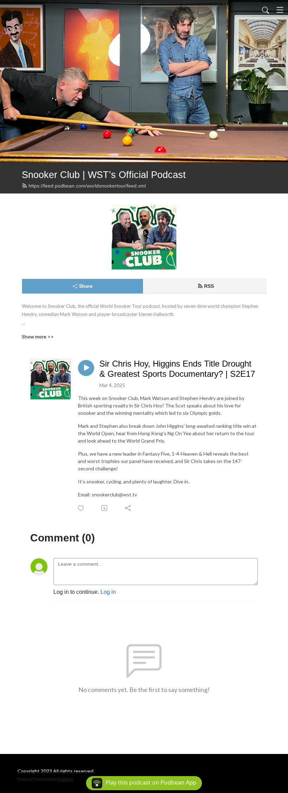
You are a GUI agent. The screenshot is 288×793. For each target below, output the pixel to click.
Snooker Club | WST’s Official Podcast (104, 174)
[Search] (265, 10)
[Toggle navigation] (280, 10)
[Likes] (81, 508)
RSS (209, 286)
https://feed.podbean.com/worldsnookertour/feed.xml (87, 186)
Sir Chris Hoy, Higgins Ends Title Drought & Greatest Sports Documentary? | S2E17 (177, 369)
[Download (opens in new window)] (105, 508)
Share (86, 286)
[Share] (128, 508)
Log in (108, 592)
